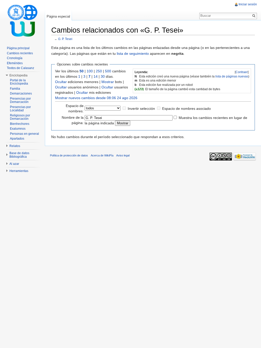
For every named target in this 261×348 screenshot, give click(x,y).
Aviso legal (122, 155)
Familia (15, 88)
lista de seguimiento (133, 53)
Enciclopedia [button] (18, 75)
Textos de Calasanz (20, 68)
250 (99, 71)
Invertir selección (141, 108)
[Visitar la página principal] (22, 20)
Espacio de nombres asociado (186, 108)
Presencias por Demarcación (20, 100)
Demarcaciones (21, 93)
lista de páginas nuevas (231, 76)
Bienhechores (19, 124)
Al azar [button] (14, 164)
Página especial (58, 16)
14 (96, 76)
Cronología (14, 58)
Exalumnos (17, 128)
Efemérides (15, 63)
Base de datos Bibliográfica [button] (19, 154)
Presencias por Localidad (20, 108)
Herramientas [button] (18, 171)
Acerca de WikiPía (102, 155)
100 (90, 71)
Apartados (17, 138)
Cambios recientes (20, 53)
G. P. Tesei (65, 39)
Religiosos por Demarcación (20, 117)
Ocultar (61, 82)
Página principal (18, 48)
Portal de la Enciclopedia (19, 82)
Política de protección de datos (69, 155)
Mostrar (107, 82)
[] (241, 72)
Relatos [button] (14, 146)
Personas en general (24, 134)
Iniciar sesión (248, 4)
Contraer (242, 72)
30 (103, 76)
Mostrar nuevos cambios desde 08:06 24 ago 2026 (96, 98)
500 (108, 71)
